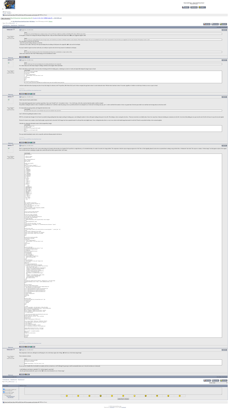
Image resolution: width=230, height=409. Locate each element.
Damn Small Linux (188, 2)
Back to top (10, 57)
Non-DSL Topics (20, 15)
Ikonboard (112, 407)
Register (9, 12)
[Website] (32, 94)
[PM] (27, 57)
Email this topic (14, 25)
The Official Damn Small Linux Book (21, 21)
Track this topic (6, 25)
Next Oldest (219, 27)
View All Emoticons (10, 396)
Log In (4, 12)
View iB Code (10, 397)
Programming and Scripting (32, 15)
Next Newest (224, 27)
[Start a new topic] (215, 25)
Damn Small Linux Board (198, 2)
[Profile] (21, 57)
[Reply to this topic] (207, 25)
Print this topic (21, 25)
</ (7, 381)
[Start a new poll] (223, 25)
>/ (16, 23)
